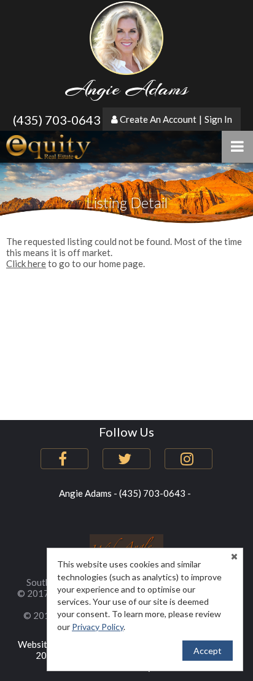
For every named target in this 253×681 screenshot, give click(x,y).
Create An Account (158, 119)
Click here (26, 263)
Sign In (218, 119)
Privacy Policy (97, 626)
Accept (207, 650)
